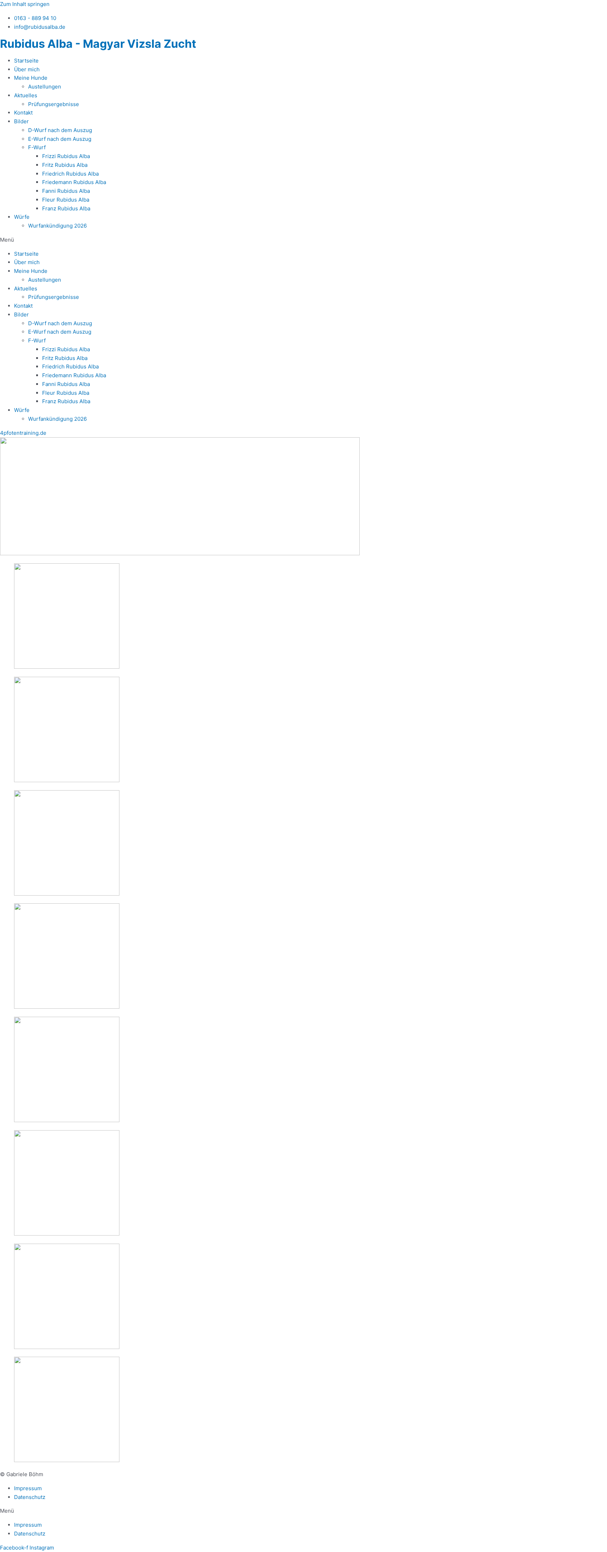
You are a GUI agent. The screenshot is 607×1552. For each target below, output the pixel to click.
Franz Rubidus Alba (66, 208)
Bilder (21, 121)
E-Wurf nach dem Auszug (59, 139)
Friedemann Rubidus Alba (74, 182)
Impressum (28, 1488)
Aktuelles (25, 95)
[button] (303, 240)
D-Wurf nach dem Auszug (60, 130)
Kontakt (23, 112)
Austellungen (44, 86)
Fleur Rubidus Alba (65, 199)
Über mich (27, 69)
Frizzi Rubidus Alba (66, 156)
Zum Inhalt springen (25, 4)
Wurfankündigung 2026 (57, 225)
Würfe (22, 217)
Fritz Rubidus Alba (64, 165)
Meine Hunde (30, 77)
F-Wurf (37, 147)
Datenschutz (29, 1497)
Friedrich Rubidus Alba (70, 173)
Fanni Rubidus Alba (66, 191)
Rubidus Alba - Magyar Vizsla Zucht (98, 44)
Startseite (26, 60)
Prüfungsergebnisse (53, 104)
